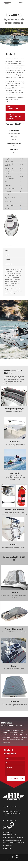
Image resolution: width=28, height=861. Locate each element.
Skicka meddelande (16, 778)
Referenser (8, 246)
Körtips (7, 255)
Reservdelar (8, 264)
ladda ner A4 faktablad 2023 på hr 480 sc (14, 116)
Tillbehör (7, 260)
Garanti (7, 251)
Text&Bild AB (17, 859)
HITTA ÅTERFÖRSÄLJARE (13, 108)
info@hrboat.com (9, 285)
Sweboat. (14, 820)
